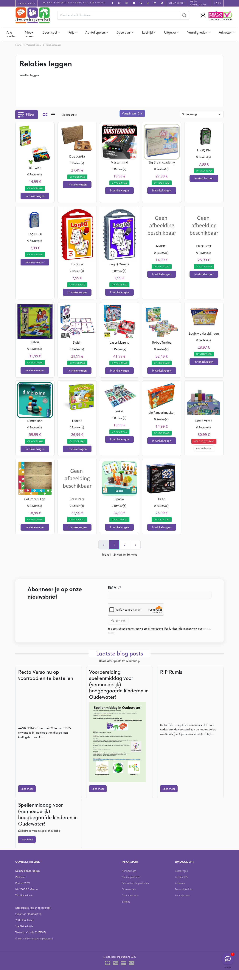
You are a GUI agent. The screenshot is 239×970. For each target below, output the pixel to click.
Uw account (184, 862)
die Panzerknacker (161, 413)
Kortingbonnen (182, 895)
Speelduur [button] (124, 32)
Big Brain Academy (161, 162)
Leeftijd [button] (147, 32)
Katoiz (35, 342)
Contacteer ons (130, 895)
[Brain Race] (77, 478)
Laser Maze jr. (119, 342)
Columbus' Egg (35, 499)
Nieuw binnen (29, 34)
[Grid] (45, 115)
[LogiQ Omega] (119, 234)
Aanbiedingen (129, 870)
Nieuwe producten (131, 876)
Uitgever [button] (170, 32)
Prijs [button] (71, 32)
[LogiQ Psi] (35, 219)
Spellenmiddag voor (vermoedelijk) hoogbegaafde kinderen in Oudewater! (48, 814)
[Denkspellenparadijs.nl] (32, 15)
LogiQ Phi (204, 150)
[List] (53, 115)
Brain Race (77, 499)
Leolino (77, 421)
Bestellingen (181, 870)
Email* (114, 587)
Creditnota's (181, 876)
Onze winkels (129, 889)
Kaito (161, 499)
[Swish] (77, 321)
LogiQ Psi (35, 234)
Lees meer (27, 788)
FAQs (217, 3)
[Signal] (227, 958)
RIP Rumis (171, 672)
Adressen (180, 883)
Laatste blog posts (119, 653)
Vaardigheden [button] (197, 32)
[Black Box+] (204, 225)
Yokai (119, 411)
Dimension (35, 421)
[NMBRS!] (162, 225)
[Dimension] (35, 399)
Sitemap (126, 901)
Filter (30, 114)
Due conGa (77, 156)
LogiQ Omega (119, 264)
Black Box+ (203, 246)
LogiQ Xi (77, 264)
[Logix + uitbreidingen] (204, 317)
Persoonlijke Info (183, 889)
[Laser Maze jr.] (119, 321)
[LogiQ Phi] (204, 135)
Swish (77, 342)
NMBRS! (161, 246)
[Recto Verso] (204, 399)
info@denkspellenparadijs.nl (38, 938)
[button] (202, 15)
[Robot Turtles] (162, 321)
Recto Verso (203, 421)
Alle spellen (11, 34)
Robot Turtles (161, 342)
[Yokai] (119, 395)
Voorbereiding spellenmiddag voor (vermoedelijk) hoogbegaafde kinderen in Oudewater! (119, 684)
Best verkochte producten (135, 883)
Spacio (119, 499)
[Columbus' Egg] (35, 478)
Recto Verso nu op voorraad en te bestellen (45, 675)
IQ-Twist (35, 168)
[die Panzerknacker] (162, 395)
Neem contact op (198, 3)
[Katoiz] (35, 321)
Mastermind (119, 162)
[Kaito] (162, 478)
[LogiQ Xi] (77, 234)
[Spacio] (119, 478)
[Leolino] (77, 399)
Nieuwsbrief (176, 3)
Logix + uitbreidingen (204, 333)
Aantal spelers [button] (95, 32)
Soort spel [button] (50, 32)
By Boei (227, 967)
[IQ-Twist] (35, 144)
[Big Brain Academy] (162, 141)
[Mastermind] (119, 141)
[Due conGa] (77, 138)
